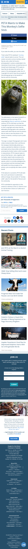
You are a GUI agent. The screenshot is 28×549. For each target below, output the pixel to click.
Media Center (9, 490)
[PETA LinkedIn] (12, 221)
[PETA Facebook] (14, 217)
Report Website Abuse (14, 545)
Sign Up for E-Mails (17, 471)
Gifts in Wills (19, 506)
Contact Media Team (14, 493)
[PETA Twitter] (17, 217)
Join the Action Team (14, 482)
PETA (5, 202)
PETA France (17, 517)
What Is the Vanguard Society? (14, 508)
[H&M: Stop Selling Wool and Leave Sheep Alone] (14, 266)
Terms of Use (18, 543)
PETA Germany (14, 519)
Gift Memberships (10, 511)
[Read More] (14, 422)
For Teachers (18, 484)
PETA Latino (19, 526)
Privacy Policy (10, 543)
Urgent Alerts (10, 480)
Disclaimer (14, 540)
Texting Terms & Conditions (14, 542)
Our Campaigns (17, 480)
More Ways (19, 511)
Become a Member (17, 499)
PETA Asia (18, 524)
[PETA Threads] (22, 221)
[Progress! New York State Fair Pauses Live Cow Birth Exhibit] (14, 289)
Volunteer (16, 469)
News (6, 17)
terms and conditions (21, 390)
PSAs (8, 491)
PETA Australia (11, 524)
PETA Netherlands (14, 520)
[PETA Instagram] (21, 217)
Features (4, 13)
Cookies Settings (14, 547)
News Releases (18, 490)
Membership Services (14, 509)
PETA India (18, 522)
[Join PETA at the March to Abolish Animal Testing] (14, 243)
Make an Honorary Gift (14, 504)
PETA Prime (8, 471)
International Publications (14, 475)
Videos (12, 13)
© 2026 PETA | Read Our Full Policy (14, 535)
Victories (11, 469)
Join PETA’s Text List (10, 473)
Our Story (11, 465)
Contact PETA (19, 473)
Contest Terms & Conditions (14, 538)
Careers (17, 465)
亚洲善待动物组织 (10, 526)
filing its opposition (15, 121)
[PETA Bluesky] (19, 221)
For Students (10, 484)
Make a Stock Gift (10, 506)
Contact (16, 536)
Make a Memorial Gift (14, 502)
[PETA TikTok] (15, 221)
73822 (10, 202)
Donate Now (9, 499)
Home (2, 17)
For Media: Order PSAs (16, 491)
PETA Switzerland (11, 522)
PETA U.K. (10, 517)
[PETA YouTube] (5, 221)
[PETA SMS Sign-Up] (8, 221)
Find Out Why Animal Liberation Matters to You (14, 467)
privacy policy (21, 394)
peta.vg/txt (3, 206)
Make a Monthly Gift (14, 501)
